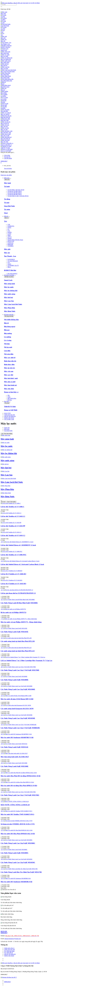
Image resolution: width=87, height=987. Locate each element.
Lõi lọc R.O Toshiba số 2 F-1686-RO (13, 574)
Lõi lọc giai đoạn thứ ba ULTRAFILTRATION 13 (18, 593)
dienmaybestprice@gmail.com (13, 938)
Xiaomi (9, 238)
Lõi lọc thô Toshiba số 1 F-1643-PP (13, 526)
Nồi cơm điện (8, 354)
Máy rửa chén (9, 389)
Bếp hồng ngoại (9, 326)
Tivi (5, 221)
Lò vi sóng (7, 340)
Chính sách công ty (9, 948)
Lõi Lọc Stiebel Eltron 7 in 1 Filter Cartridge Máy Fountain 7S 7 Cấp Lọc (26, 660)
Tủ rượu (7, 209)
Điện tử (6, 216)
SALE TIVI (7, 413)
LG (8, 229)
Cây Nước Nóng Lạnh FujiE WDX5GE (14, 747)
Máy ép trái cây (9, 368)
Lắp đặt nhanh (8, 158)
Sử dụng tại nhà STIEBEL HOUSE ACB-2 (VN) (18, 824)
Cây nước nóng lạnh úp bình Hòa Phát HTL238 (18, 641)
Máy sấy (7, 253)
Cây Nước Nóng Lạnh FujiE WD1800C (14, 853)
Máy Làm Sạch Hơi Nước (13, 304)
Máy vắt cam (8, 371)
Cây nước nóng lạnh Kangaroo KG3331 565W (17, 708)
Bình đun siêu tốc (10, 361)
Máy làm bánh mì (10, 385)
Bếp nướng (8, 333)
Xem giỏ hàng (8, 168)
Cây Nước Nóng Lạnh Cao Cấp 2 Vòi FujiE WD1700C (20, 795)
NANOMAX (11, 259)
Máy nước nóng (9, 294)
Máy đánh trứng (11, 398)
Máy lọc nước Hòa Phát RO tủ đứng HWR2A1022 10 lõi (20, 776)
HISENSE (10, 244)
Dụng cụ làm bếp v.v (11, 392)
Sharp (9, 235)
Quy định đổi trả (8, 952)
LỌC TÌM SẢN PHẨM (6, 433)
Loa (8, 262)
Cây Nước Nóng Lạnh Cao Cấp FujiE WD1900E (18, 689)
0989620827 (4, 161)
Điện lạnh (6, 178)
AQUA (9, 236)
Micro (9, 267)
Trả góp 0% (7, 157)
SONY (9, 227)
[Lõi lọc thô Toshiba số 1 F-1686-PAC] (43, 551)
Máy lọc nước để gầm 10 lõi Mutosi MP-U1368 (17, 699)
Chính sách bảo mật (9, 414)
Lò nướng (7, 337)
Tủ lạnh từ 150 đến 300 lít (14, 191)
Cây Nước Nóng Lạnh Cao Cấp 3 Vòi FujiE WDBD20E (20, 728)
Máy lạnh (7, 183)
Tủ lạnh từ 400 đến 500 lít (14, 194)
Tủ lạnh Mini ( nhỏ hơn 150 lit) (15, 189)
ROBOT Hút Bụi (10, 270)
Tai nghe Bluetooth (12, 261)
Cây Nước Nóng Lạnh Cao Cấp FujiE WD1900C (18, 843)
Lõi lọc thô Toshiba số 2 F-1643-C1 (13, 516)
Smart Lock (8, 280)
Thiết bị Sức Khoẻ (9, 418)
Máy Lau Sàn (9, 301)
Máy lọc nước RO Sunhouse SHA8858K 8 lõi (16, 882)
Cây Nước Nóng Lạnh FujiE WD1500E (14, 766)
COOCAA (10, 243)
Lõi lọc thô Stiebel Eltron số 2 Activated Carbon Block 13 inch (22, 564)
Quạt (6, 213)
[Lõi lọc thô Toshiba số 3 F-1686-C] (43, 503)
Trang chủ (7, 427)
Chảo (8, 397)
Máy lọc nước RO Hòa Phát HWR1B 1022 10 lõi (18, 833)
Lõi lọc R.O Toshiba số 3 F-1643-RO (13, 584)
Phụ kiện (6, 401)
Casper (9, 233)
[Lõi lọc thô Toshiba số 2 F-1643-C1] (43, 513)
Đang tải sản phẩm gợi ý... (8, 152)
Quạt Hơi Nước (9, 206)
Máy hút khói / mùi (11, 378)
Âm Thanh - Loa (10, 256)
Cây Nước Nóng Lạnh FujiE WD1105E (14, 632)
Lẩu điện (7, 351)
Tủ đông (7, 199)
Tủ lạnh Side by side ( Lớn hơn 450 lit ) (18, 196)
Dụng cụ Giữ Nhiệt (10, 410)
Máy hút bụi (8, 297)
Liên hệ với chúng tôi (10, 416)
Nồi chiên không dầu (11, 319)
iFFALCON (10, 241)
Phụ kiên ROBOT (12, 273)
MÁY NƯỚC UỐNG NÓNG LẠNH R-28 (15, 805)
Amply (9, 264)
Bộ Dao (9, 400)
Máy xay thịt (8, 375)
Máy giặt (7, 249)
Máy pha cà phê (9, 382)
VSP (8, 224)
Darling (9, 232)
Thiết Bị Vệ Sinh (10, 406)
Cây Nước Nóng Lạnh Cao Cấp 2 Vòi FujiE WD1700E (20, 670)
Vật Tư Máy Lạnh (9, 419)
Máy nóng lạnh (9, 283)
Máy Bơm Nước (9, 311)
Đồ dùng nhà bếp (8, 314)
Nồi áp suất (8, 347)
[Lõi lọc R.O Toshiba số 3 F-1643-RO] (43, 580)
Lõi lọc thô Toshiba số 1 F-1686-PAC (13, 555)
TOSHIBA (10, 246)
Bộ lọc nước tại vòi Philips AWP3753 (13, 612)
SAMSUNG (10, 226)
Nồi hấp (7, 344)
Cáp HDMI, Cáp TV (13, 265)
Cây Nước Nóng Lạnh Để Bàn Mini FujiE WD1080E (19, 603)
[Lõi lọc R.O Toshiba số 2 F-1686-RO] (43, 571)
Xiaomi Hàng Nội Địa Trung (15, 239)
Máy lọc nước (9, 287)
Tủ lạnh (7, 186)
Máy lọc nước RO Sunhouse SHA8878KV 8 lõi (17, 737)
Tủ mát (6, 202)
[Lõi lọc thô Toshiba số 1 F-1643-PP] (43, 522)
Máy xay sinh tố (9, 357)
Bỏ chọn (3, 501)
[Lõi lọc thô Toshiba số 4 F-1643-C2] (43, 532)
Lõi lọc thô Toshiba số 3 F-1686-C (12, 507)
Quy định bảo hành (9, 951)
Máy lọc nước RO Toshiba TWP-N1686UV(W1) (17, 814)
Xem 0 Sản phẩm (11, 501)
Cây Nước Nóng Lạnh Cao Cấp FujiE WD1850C (18, 862)
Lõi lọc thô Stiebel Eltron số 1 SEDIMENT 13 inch (18, 545)
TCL (8, 230)
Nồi (8, 395)
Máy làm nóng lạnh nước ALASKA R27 (15, 757)
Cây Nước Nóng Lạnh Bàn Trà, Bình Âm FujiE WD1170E (21, 872)
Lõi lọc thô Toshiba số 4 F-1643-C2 (13, 535)
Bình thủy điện (9, 364)
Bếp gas (7, 330)
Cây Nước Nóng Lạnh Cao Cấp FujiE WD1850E (18, 718)
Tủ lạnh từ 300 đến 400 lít (14, 193)
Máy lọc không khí (10, 290)
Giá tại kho (7, 155)
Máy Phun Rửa (9, 308)
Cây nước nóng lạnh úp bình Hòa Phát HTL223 (18, 651)
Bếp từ (6, 323)
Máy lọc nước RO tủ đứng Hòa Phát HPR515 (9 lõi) (19, 785)
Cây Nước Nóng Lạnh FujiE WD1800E (14, 680)
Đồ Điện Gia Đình (9, 275)
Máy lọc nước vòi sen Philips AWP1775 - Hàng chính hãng (21, 622)
